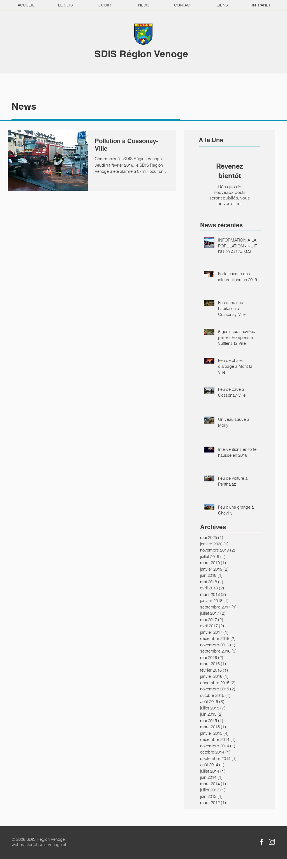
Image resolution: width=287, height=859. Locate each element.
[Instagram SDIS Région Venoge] (272, 842)
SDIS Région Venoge (141, 53)
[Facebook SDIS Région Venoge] (261, 842)
